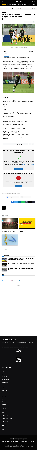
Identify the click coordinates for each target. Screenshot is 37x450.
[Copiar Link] (12, 22)
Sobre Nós (4, 441)
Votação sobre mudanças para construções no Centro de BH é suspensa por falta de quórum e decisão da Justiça (21, 259)
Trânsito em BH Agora (5, 410)
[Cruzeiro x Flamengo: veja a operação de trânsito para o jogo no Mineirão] (4, 264)
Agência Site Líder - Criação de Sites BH (27, 446)
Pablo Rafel (6, 19)
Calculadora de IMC (5, 415)
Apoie (2, 370)
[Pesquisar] (32, 1)
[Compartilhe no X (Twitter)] (9, 22)
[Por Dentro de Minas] (18, 2)
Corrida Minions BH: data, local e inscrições (25, 230)
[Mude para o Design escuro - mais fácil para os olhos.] (34, 1)
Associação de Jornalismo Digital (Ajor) (15, 346)
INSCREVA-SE (18, 185)
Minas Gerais (4, 396)
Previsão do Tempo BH (5, 413)
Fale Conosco (4, 374)
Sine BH (3, 412)
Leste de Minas (4, 401)
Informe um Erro (4, 377)
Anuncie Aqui (4, 373)
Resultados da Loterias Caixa (6, 420)
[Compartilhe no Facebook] (8, 22)
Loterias (28, 4)
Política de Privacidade (13, 443)
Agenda (7, 53)
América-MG (6, 55)
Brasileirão (3, 12)
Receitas (3, 429)
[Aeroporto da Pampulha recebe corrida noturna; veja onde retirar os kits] (10, 223)
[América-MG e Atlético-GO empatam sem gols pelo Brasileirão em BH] (18, 35)
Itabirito (14, 4)
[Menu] (2, 1)
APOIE (4, 4)
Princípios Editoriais (5, 384)
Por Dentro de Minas (13, 446)
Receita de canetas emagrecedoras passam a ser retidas (9, 247)
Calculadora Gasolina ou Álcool (7, 418)
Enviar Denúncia (4, 376)
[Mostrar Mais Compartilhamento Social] (14, 22)
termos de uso (25, 164)
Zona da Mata (4, 404)
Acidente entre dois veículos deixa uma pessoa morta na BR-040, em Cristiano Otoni (20, 269)
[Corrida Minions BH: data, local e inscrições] (27, 223)
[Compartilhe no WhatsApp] (11, 22)
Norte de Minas (4, 398)
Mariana (19, 4)
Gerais (3, 395)
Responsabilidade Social (24, 443)
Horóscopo (3, 431)
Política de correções (5, 382)
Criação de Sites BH (5, 421)
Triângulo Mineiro (4, 402)
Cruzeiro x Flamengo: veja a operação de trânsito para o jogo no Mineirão (21, 263)
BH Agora (9, 4)
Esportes (18, 193)
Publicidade (22, 441)
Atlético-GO (9, 193)
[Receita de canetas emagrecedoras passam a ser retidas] (10, 239)
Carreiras (24, 4)
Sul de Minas (4, 399)
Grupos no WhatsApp (5, 379)
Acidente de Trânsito (5, 390)
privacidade (31, 164)
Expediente (3, 371)
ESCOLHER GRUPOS (18, 168)
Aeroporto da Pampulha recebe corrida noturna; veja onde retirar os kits (9, 230)
